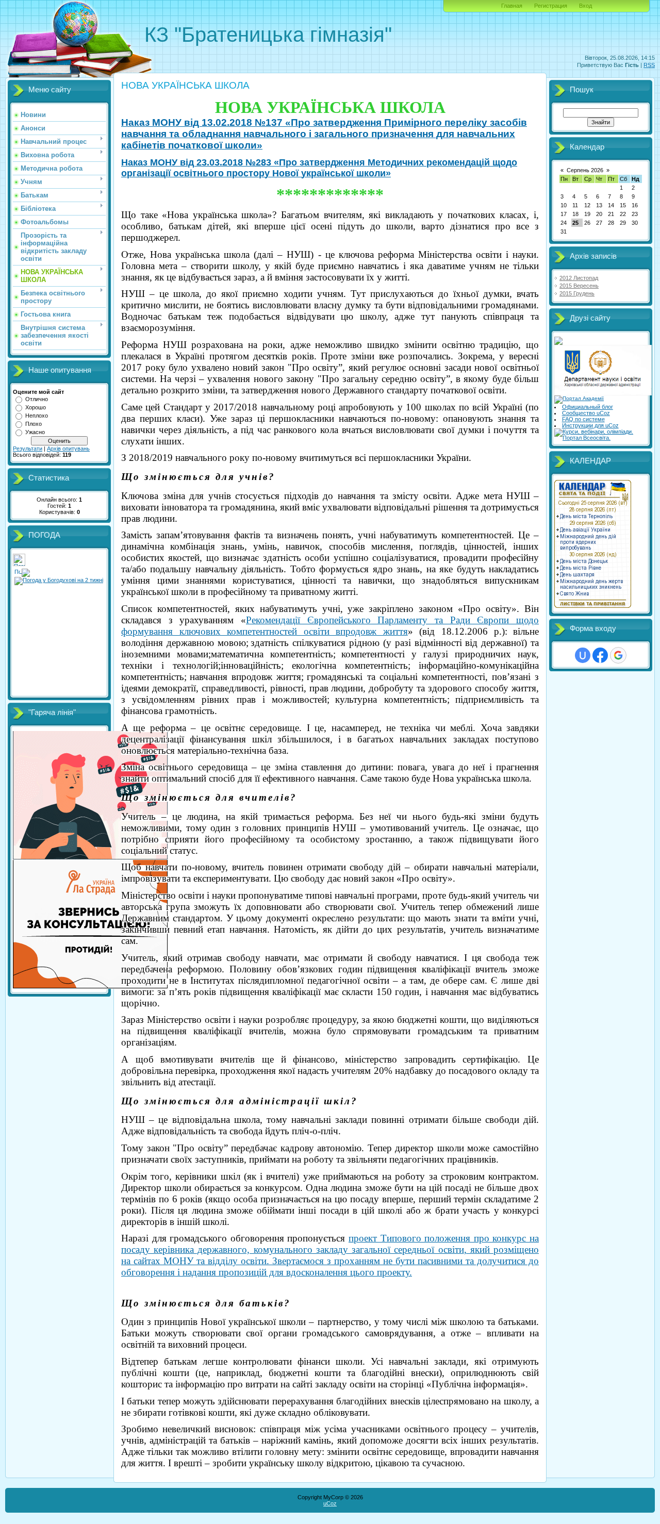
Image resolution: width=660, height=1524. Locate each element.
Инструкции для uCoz (590, 425)
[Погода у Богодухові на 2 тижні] (58, 579)
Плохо (33, 424)
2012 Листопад (578, 278)
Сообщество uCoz (586, 413)
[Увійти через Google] (618, 655)
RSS (649, 65)
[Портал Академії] (579, 398)
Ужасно (35, 432)
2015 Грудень (577, 293)
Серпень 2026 (585, 170)
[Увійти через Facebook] (600, 655)
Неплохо (36, 415)
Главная (511, 6)
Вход (585, 6)
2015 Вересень (579, 286)
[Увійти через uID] (582, 655)
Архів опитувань (68, 448)
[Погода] (22, 571)
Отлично (36, 399)
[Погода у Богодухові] (19, 564)
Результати (27, 448)
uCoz (330, 1503)
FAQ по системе (583, 419)
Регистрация (550, 6)
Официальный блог (587, 407)
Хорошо (35, 407)
